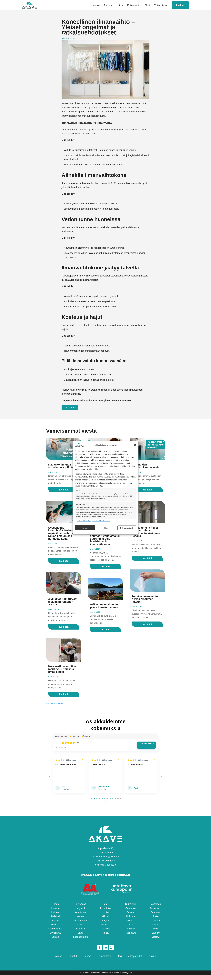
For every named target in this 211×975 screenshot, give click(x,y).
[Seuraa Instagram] (111, 947)
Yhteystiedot (160, 5)
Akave (96, 5)
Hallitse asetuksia (127, 528)
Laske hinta (70, 407)
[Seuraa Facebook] (99, 947)
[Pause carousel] (105, 802)
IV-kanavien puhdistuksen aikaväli (146, 466)
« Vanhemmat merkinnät (55, 703)
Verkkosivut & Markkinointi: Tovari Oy (104, 973)
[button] (135, 445)
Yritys (120, 5)
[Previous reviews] (50, 776)
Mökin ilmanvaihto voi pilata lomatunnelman (104, 606)
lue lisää (63, 489)
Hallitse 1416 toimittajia (84, 521)
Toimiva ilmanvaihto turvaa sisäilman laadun (145, 599)
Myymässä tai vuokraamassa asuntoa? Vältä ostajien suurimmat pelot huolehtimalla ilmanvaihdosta (105, 537)
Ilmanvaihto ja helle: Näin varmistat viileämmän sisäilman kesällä (146, 531)
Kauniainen (80, 912)
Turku (156, 916)
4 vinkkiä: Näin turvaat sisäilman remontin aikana (62, 601)
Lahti (80, 932)
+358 (105, 860)
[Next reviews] (161, 776)
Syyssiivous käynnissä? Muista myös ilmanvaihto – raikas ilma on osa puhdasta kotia (61, 533)
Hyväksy (85, 528)
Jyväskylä (55, 932)
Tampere (155, 912)
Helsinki (55, 916)
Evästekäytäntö (126, 973)
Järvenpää (80, 904)
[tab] (91, 798)
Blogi (147, 5)
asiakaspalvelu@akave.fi (105, 856)
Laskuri (180, 5)
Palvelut (108, 5)
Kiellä (106, 528)
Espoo (55, 904)
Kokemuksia (133, 5)
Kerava (80, 916)
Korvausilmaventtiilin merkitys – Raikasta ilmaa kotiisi (62, 669)
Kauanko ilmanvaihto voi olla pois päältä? (62, 466)
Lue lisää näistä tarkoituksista (101, 521)
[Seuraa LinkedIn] (105, 947)
